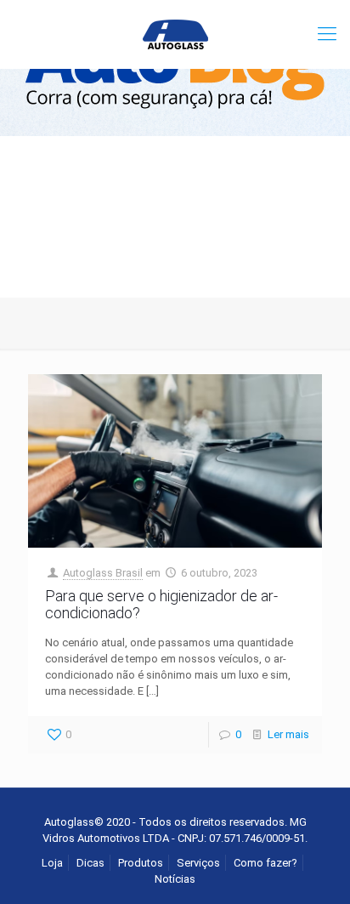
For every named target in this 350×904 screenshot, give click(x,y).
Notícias (175, 879)
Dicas (90, 862)
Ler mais (288, 734)
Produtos (140, 862)
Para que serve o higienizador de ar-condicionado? (161, 604)
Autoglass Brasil (103, 572)
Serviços (198, 862)
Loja (52, 862)
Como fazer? (265, 862)
